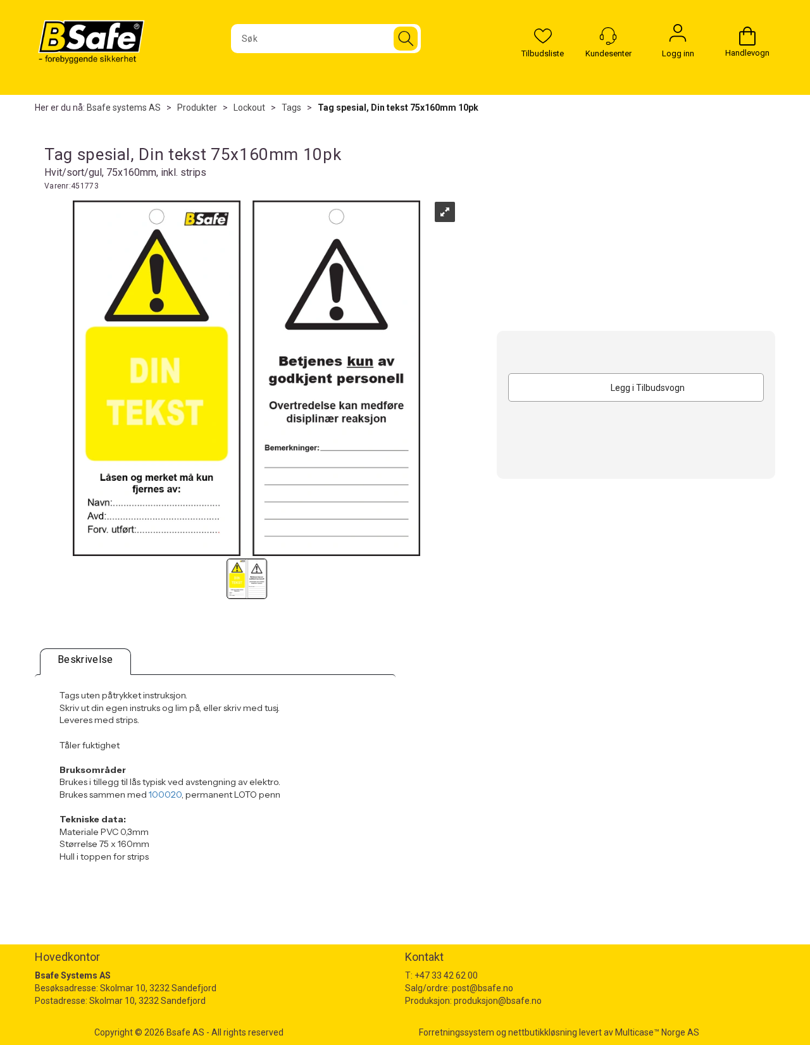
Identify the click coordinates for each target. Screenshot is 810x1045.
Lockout (249, 107)
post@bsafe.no (482, 988)
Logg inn (678, 36)
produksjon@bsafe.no (498, 1001)
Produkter (197, 107)
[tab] (85, 661)
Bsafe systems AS (124, 107)
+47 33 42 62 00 (446, 975)
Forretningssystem (456, 1032)
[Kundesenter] (608, 36)
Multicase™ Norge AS (657, 1032)
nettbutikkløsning (542, 1032)
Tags (291, 107)
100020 (165, 794)
